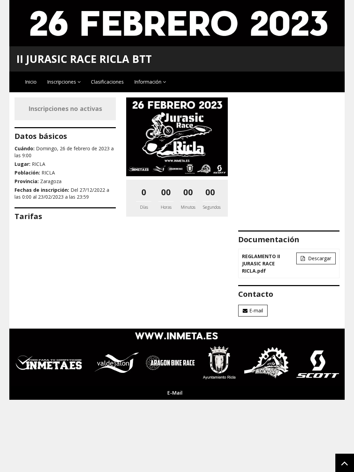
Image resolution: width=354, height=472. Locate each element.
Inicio (31, 81)
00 (166, 192)
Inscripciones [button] (62, 81)
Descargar (319, 258)
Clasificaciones (107, 81)
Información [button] (148, 81)
